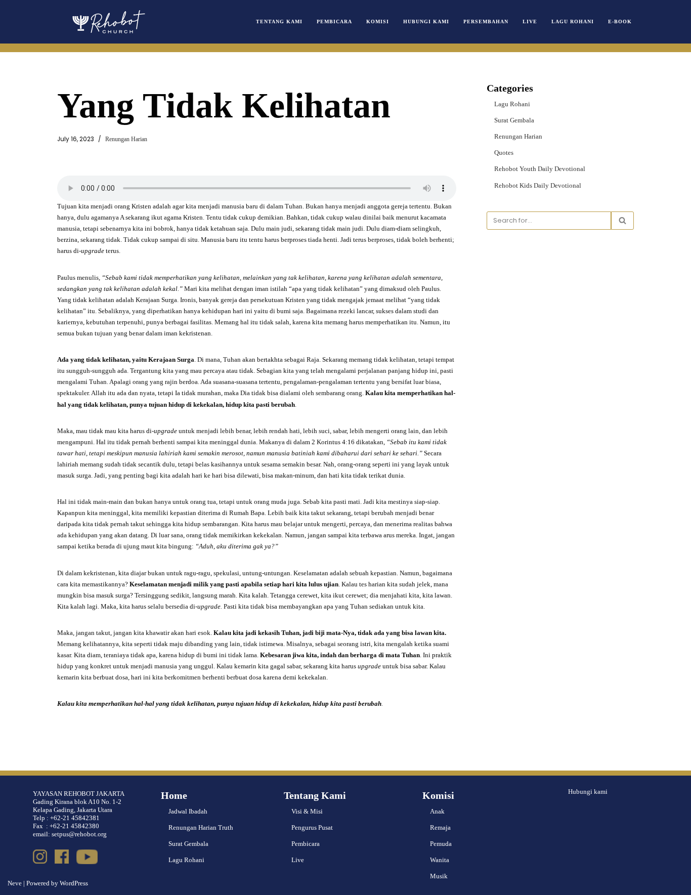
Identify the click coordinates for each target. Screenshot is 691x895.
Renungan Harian (126, 139)
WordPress (74, 883)
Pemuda (441, 843)
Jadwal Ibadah (187, 811)
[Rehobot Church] (107, 21)
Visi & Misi (307, 811)
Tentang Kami (279, 21)
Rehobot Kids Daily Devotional (537, 185)
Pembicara (334, 21)
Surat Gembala (514, 120)
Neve (15, 883)
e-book (620, 21)
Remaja (440, 827)
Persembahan (485, 21)
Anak (437, 811)
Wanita (439, 860)
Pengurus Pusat (312, 827)
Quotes (503, 152)
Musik (439, 876)
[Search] (622, 220)
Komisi (377, 21)
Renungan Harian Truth (200, 827)
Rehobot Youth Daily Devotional (539, 169)
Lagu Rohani (572, 21)
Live (530, 21)
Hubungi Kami (426, 21)
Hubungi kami (588, 791)
